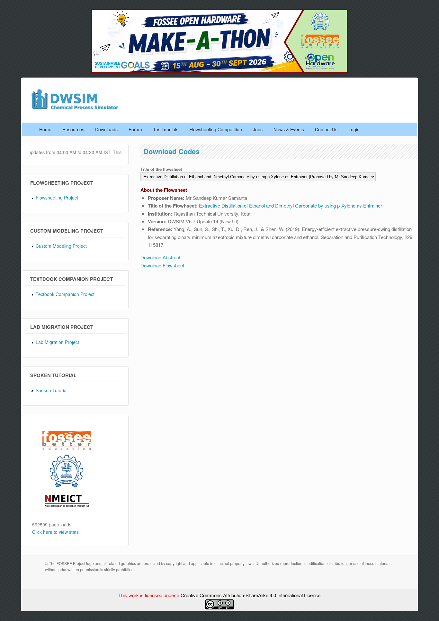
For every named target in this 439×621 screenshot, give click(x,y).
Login (354, 129)
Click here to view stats (55, 532)
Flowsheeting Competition (215, 129)
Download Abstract (160, 257)
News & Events (288, 129)
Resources (73, 129)
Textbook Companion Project (65, 294)
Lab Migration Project (57, 342)
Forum (135, 129)
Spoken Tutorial (51, 390)
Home (45, 129)
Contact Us (326, 129)
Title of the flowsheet (161, 169)
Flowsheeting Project (57, 197)
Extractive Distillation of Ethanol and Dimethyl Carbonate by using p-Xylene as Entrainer (290, 205)
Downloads (106, 129)
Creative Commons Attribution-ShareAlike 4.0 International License (250, 595)
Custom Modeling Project (61, 246)
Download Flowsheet (162, 265)
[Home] (77, 108)
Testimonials (165, 129)
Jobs (258, 129)
